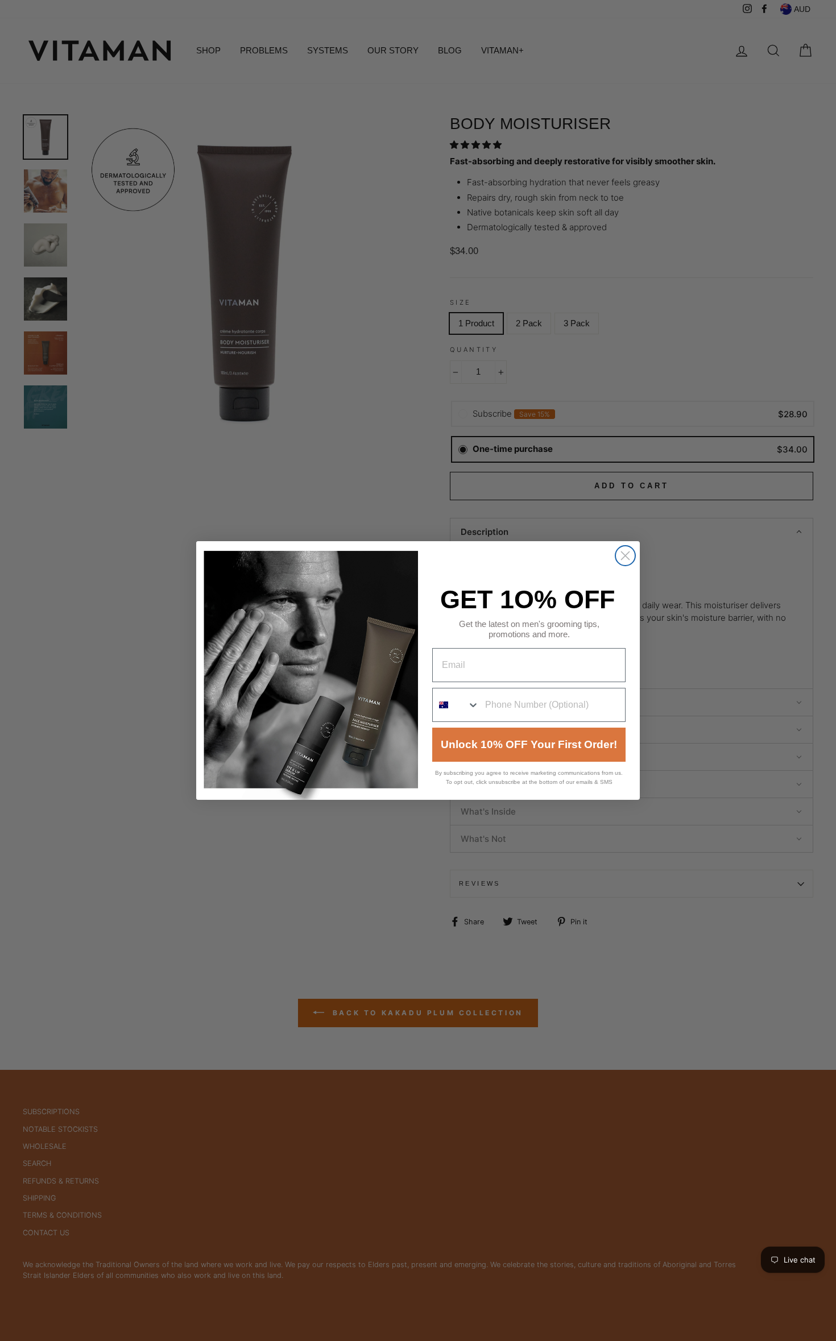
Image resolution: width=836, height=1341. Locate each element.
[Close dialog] (625, 556)
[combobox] (456, 704)
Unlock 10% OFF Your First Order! (529, 744)
